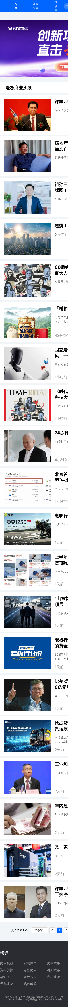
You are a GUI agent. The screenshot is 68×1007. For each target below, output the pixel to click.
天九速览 (6, 984)
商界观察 (6, 963)
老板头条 (35, 6)
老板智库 (30, 977)
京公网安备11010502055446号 (43, 999)
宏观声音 (30, 963)
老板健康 (30, 970)
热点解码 (30, 984)
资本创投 (6, 970)
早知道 (5, 977)
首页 (15, 6)
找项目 (56, 6)
